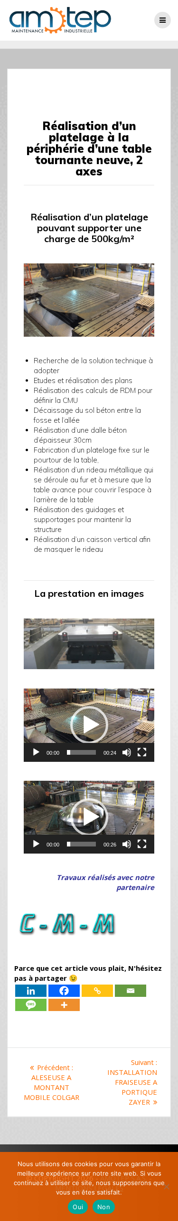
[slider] (81, 752)
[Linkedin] (31, 991)
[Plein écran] (142, 752)
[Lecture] (36, 752)
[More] (64, 1005)
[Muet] (126, 752)
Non (103, 1207)
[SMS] (31, 1005)
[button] (89, 725)
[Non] (166, 1186)
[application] (89, 725)
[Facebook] (64, 991)
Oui (78, 1207)
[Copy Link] (97, 991)
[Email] (130, 991)
